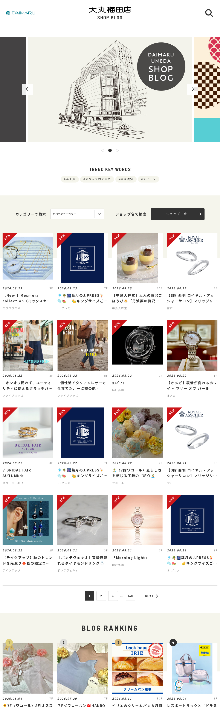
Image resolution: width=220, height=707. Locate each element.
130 (131, 596)
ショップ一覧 (176, 214)
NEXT (149, 596)
